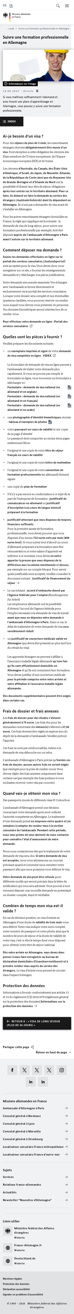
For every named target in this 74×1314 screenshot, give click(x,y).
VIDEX (47, 355)
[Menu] (67, 6)
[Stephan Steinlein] (44, 1082)
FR (11, 5)
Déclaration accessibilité (16, 1289)
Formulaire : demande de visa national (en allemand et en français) (33, 398)
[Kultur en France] (50, 1070)
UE (29, 997)
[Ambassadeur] (38, 1070)
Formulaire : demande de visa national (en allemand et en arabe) (33, 407)
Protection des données (16, 1284)
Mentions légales (12, 1278)
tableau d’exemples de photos (28, 422)
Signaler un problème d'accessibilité (23, 1294)
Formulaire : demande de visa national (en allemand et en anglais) (33, 389)
